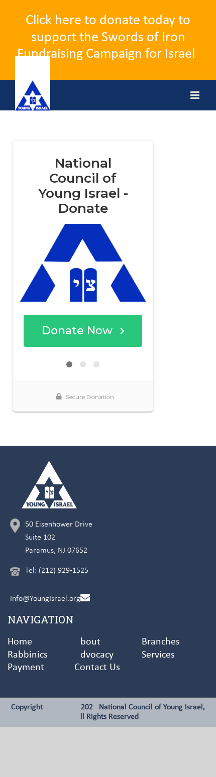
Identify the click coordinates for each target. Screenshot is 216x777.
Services (158, 655)
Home (20, 642)
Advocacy (94, 655)
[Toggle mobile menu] (195, 95)
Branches (161, 642)
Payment (26, 668)
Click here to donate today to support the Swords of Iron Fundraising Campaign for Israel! (108, 37)
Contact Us (97, 668)
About (87, 642)
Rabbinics (28, 655)
